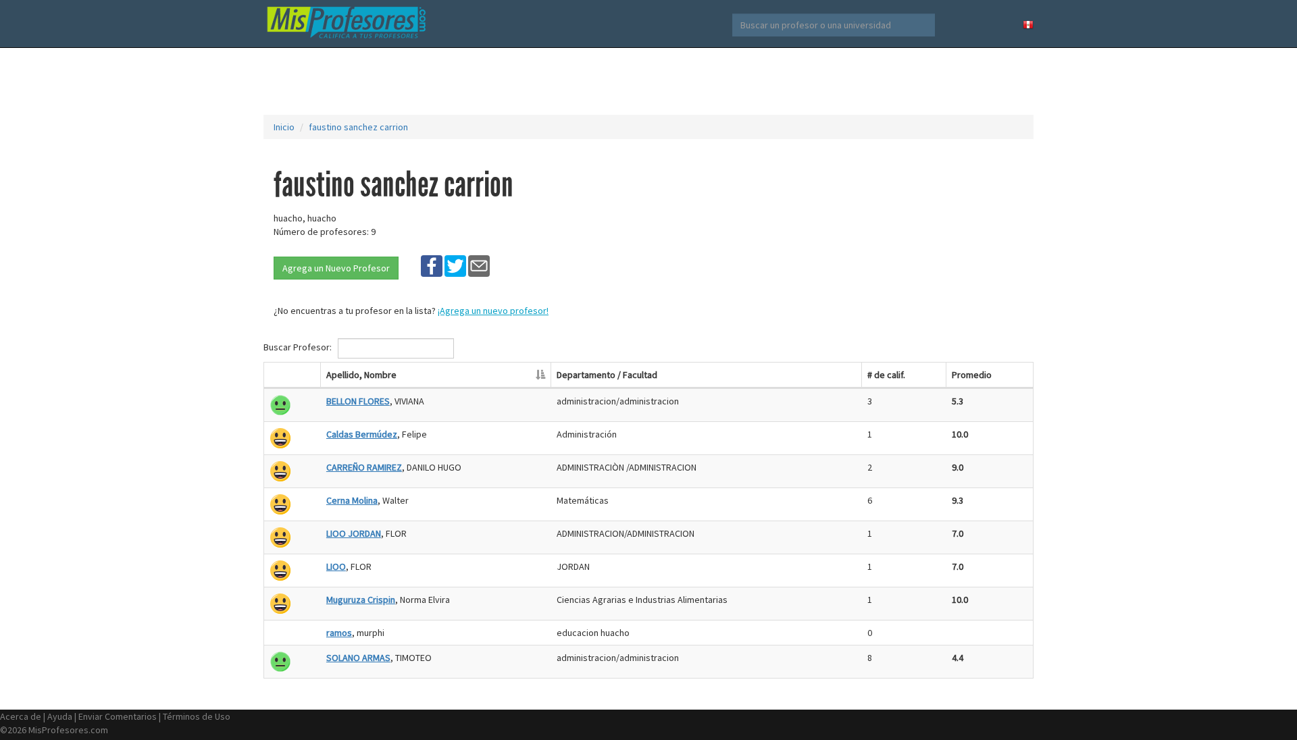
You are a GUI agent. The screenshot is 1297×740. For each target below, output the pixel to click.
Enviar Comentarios (117, 716)
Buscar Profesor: (298, 347)
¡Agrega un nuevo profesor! (493, 311)
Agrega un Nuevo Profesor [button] (336, 268)
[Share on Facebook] (431, 265)
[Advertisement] (648, 81)
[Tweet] (455, 265)
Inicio (284, 127)
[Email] (479, 265)
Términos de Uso (196, 716)
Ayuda (59, 716)
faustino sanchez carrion (358, 127)
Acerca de (20, 716)
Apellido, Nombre (361, 375)
